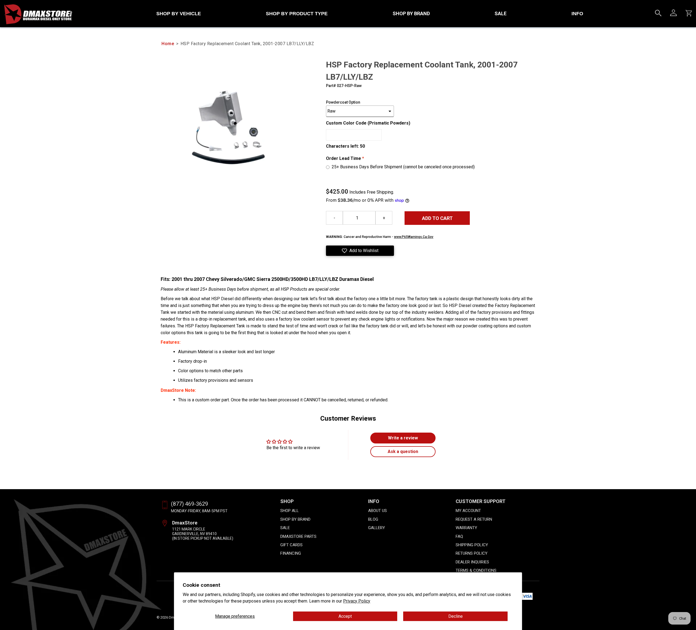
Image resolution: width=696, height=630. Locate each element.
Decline (455, 616)
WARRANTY (466, 527)
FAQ (459, 536)
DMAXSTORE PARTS (298, 536)
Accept (345, 616)
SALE (501, 13)
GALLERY (376, 527)
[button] (360, 251)
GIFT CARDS (291, 544)
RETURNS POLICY (471, 553)
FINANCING (290, 553)
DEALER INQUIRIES (472, 562)
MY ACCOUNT (468, 510)
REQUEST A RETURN (474, 519)
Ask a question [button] (403, 451)
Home (167, 43)
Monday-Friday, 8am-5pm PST (199, 511)
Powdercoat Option (343, 102)
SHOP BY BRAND (411, 13)
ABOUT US (377, 510)
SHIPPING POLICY (472, 544)
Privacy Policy (356, 601)
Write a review (403, 437)
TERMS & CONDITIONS (476, 570)
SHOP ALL (289, 510)
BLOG (373, 519)
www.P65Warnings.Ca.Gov (413, 237)
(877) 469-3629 (189, 504)
